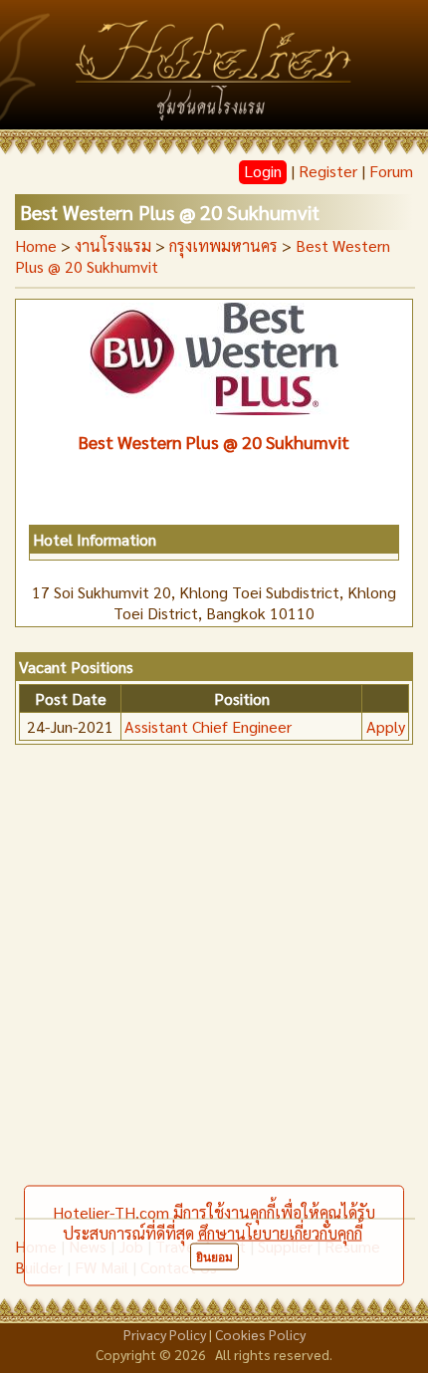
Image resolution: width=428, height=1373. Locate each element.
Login (263, 170)
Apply (385, 726)
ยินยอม (214, 1257)
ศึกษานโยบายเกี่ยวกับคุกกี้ (280, 1233)
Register (328, 170)
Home (36, 245)
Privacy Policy (164, 1334)
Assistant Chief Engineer (208, 726)
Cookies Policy (260, 1334)
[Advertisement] (214, 994)
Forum (391, 170)
